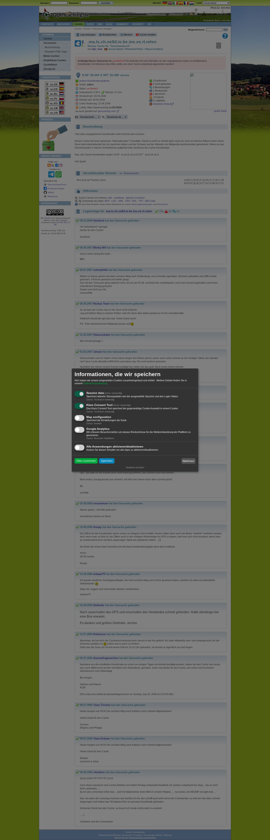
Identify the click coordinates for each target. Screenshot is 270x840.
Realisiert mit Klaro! (135, 467)
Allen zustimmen (86, 461)
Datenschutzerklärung (95, 383)
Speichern (106, 461)
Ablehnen (188, 461)
